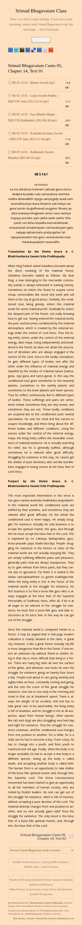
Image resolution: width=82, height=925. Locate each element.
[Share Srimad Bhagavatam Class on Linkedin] (27, 51)
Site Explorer (41, 39)
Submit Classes (49, 867)
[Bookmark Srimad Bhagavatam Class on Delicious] (33, 51)
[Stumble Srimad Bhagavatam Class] (50, 51)
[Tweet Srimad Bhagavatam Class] (16, 51)
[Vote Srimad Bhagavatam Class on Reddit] (45, 51)
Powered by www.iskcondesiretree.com (55, 918)
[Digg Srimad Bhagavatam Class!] (39, 51)
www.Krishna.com (33, 914)
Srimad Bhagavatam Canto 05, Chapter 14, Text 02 (43, 836)
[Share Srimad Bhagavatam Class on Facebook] (10, 51)
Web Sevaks (19, 918)
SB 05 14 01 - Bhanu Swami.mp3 (33, 82)
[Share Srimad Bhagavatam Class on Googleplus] (22, 51)
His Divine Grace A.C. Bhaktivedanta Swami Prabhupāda (35, 903)
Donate (30, 918)
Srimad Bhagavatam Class (41, 10)
